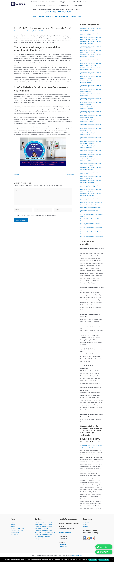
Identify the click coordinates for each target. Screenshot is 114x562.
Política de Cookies (104, 559)
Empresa (12, 524)
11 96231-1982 (65, 12)
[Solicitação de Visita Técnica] (43, 151)
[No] (112, 559)
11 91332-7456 (49, 12)
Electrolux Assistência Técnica (88, 205)
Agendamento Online (65, 532)
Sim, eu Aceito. (93, 559)
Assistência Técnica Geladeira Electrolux (91, 207)
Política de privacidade (16, 530)
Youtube (85, 526)
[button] (52, 16)
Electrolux (29, 31)
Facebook (86, 522)
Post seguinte (70, 174)
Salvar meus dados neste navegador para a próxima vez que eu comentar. (36, 215)
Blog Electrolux (14, 532)
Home (12, 522)
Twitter (85, 524)
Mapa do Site (14, 534)
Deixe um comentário (20, 31)
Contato (12, 526)
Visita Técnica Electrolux (17, 528)
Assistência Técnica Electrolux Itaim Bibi (91, 202)
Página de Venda (77, 555)
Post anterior (15, 174)
